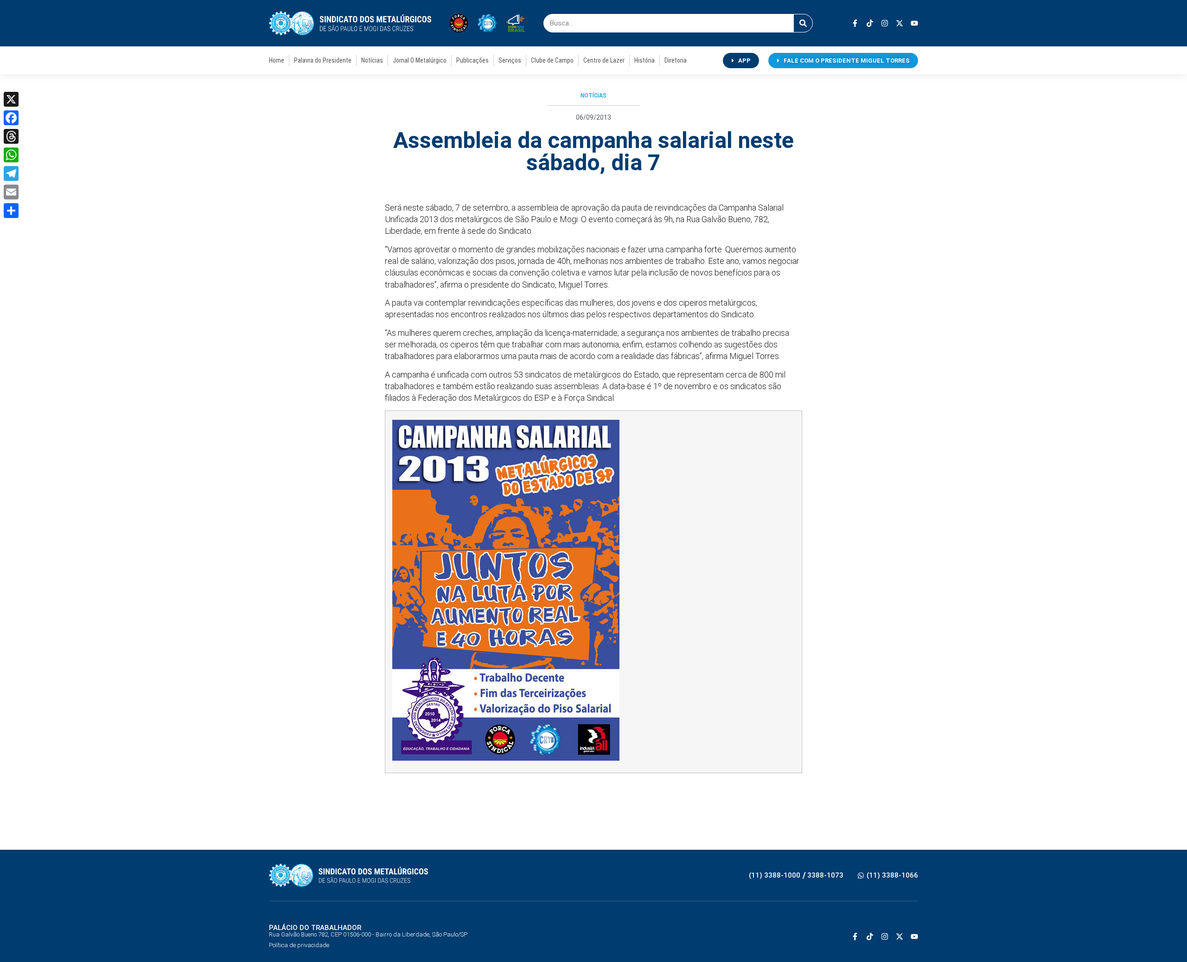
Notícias (372, 60)
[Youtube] (914, 23)
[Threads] (11, 136)
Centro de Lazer (604, 60)
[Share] (11, 210)
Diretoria (675, 60)
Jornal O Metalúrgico (420, 60)
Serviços (509, 60)
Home (276, 60)
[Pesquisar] (803, 23)
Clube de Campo (552, 60)
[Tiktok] (870, 23)
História (644, 60)
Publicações (472, 60)
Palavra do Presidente (322, 60)
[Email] (11, 192)
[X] (11, 99)
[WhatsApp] (11, 155)
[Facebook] (11, 118)
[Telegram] (11, 173)
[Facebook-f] (855, 23)
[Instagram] (884, 23)
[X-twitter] (899, 23)
